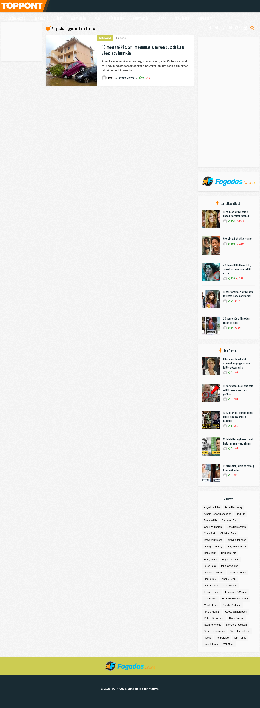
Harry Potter (210, 559)
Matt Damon (210, 598)
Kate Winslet (230, 585)
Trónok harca (211, 644)
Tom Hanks (240, 637)
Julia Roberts (211, 585)
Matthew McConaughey (235, 598)
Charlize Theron (213, 527)
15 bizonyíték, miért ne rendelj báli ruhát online (238, 468)
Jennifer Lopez (237, 572)
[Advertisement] (21, 42)
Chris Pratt (210, 533)
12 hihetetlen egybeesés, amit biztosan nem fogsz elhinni (238, 441)
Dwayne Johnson (236, 540)
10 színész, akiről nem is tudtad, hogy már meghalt (236, 214)
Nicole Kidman (212, 611)
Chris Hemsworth (236, 527)
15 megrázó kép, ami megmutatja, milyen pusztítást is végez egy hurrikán (143, 50)
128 (240, 278)
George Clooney (213, 546)
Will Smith (228, 644)
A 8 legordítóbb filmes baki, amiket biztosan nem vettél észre (237, 269)
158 (232, 221)
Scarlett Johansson (214, 631)
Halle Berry (210, 553)
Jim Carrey (210, 579)
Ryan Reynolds (212, 624)
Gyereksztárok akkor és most (238, 238)
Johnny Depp (228, 579)
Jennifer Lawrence (214, 572)
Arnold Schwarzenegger (217, 514)
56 (239, 327)
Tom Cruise (222, 637)
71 (232, 301)
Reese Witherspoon (236, 611)
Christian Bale (228, 533)
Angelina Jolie (212, 507)
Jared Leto (210, 566)
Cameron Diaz (230, 520)
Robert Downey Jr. (214, 618)
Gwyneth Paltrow (236, 546)
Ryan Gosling (236, 618)
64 (232, 327)
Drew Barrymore (213, 540)
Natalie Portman (232, 605)
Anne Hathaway (233, 507)
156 (232, 243)
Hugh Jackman (230, 559)
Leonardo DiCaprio (236, 592)
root (110, 77)
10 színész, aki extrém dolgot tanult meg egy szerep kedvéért (238, 417)
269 (241, 243)
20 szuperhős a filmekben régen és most (236, 320)
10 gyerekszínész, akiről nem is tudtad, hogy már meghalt (238, 294)
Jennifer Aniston (229, 566)
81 (239, 301)
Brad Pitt (240, 514)
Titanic (207, 637)
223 (241, 221)
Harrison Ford (228, 553)
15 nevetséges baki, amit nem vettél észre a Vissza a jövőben (238, 390)
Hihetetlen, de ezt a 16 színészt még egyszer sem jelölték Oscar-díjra (236, 363)
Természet (105, 38)
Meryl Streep (211, 605)
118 (232, 278)
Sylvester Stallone (240, 631)
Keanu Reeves (212, 592)
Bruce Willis (210, 520)
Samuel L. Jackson (236, 624)
